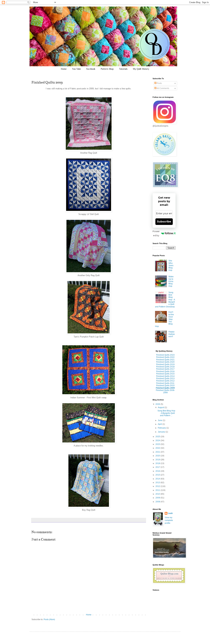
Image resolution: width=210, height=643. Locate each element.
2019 (158, 459)
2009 (158, 498)
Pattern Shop (107, 69)
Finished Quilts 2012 (165, 381)
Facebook (90, 69)
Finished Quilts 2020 (165, 362)
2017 (158, 467)
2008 (158, 502)
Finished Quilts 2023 (165, 355)
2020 (158, 456)
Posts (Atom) (49, 619)
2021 (158, 452)
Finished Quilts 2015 (165, 374)
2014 (158, 479)
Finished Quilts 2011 (165, 383)
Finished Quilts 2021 (165, 360)
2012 (158, 486)
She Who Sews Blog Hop (170, 265)
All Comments (162, 88)
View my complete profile (169, 520)
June (160, 420)
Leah (170, 513)
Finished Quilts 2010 (165, 385)
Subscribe (164, 221)
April (160, 424)
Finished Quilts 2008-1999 (165, 391)
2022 (158, 448)
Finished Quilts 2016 (165, 371)
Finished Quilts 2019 (165, 364)
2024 (158, 440)
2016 (158, 471)
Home (64, 69)
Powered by (156, 233)
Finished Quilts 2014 (165, 376)
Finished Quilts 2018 (165, 367)
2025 (158, 436)
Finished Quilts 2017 (165, 369)
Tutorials (123, 69)
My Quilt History (141, 69)
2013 (158, 482)
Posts (159, 83)
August (161, 407)
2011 (158, 490)
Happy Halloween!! (171, 334)
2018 (158, 463)
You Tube (76, 69)
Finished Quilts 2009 (165, 388)
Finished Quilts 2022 (165, 357)
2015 (158, 475)
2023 (158, 444)
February (162, 428)
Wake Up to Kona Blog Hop (171, 281)
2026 (158, 404)
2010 (158, 494)
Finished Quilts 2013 (165, 378)
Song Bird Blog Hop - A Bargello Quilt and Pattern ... (166, 413)
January (162, 432)
